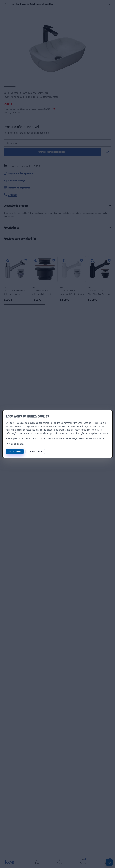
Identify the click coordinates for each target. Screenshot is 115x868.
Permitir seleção (35, 451)
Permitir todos (14, 451)
